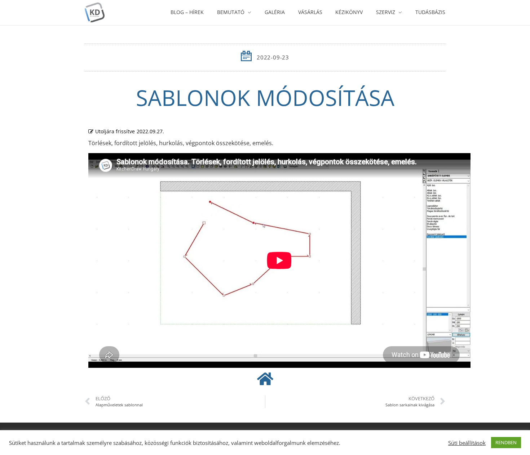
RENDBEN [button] (506, 442)
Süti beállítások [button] (467, 443)
